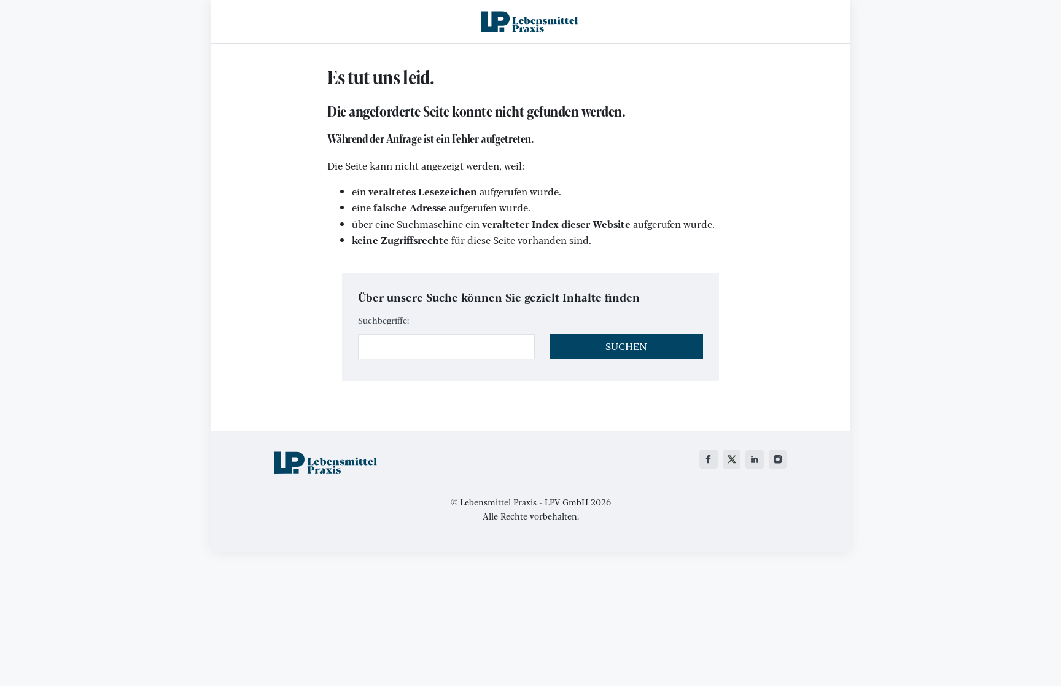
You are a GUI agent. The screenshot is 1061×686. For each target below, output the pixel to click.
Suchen (626, 346)
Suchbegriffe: (383, 320)
